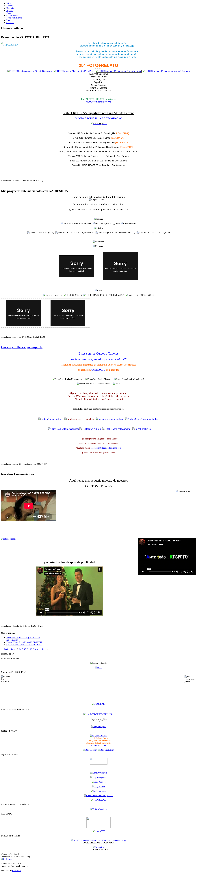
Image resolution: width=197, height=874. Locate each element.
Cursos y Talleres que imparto (21, 347)
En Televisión (12, 640)
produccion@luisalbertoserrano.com (106, 448)
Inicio (6, 649)
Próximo (36, 649)
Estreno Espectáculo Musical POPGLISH (24, 642)
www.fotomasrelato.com (98, 102)
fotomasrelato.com (98, 745)
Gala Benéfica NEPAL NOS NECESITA (24, 645)
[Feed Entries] (7, 859)
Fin (43, 649)
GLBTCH (16, 870)
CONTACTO (98, 369)
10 (31, 649)
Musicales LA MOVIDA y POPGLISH (23, 637)
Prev (13, 649)
